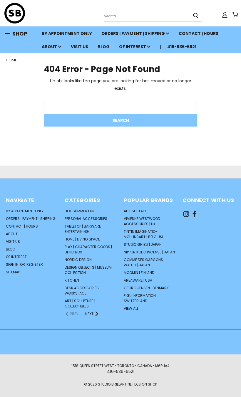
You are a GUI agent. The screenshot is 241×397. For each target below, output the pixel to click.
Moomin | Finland (139, 272)
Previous (232, 378)
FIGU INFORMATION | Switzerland (141, 298)
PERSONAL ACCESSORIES (86, 218)
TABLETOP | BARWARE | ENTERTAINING (84, 229)
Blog (104, 47)
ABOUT (50, 47)
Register (34, 264)
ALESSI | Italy (135, 210)
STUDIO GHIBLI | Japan (143, 244)
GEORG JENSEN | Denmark (146, 287)
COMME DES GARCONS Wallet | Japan (143, 262)
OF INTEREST (133, 47)
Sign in (12, 264)
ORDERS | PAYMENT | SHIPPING (133, 33)
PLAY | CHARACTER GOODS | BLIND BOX (88, 249)
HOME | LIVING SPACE (82, 239)
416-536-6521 (181, 47)
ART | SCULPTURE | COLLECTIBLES (80, 303)
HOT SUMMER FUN (80, 210)
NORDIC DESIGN (78, 259)
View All (131, 308)
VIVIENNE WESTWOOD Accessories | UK (142, 221)
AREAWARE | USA (138, 280)
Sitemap (13, 272)
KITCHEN (72, 280)
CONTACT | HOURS (198, 33)
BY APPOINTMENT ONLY (67, 33)
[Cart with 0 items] (235, 15)
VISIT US (79, 47)
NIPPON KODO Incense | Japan (149, 252)
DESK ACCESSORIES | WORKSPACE (83, 290)
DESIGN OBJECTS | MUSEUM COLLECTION (88, 270)
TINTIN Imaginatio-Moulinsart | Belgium (143, 234)
